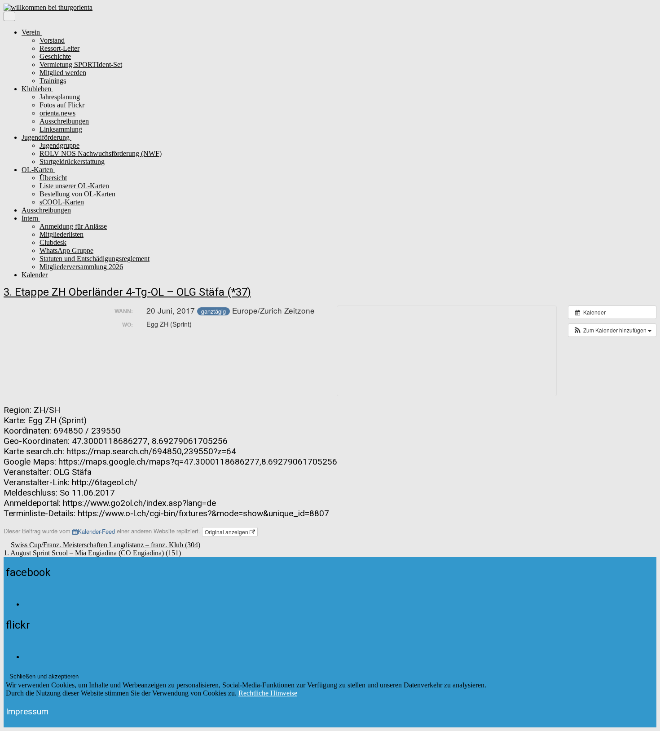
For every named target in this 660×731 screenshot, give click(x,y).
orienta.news (57, 113)
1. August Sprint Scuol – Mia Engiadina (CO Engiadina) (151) (92, 553)
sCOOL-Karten (62, 202)
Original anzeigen (227, 532)
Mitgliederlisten (62, 234)
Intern (31, 218)
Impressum (27, 711)
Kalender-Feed (96, 531)
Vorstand (52, 40)
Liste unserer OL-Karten (74, 186)
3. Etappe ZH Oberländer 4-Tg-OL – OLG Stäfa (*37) (127, 292)
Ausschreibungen (64, 121)
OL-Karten (38, 169)
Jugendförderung (46, 137)
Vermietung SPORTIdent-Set (81, 64)
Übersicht (53, 178)
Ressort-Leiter (59, 48)
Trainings (53, 80)
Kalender (35, 275)
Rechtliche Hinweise (267, 693)
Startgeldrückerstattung (72, 161)
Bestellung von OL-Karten (77, 194)
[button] (612, 330)
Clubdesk (53, 242)
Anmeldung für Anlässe (73, 226)
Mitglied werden (63, 72)
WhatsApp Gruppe (66, 250)
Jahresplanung (60, 97)
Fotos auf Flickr (62, 105)
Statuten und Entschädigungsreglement (95, 258)
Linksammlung (61, 129)
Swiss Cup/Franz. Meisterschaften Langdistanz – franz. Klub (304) (105, 545)
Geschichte (55, 56)
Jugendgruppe (59, 145)
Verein (32, 32)
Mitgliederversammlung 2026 (81, 266)
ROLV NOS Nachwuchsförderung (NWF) (101, 153)
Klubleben (37, 89)
